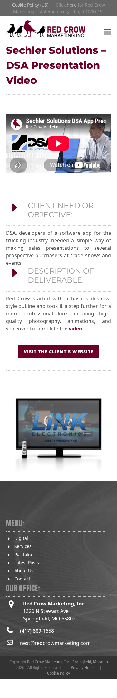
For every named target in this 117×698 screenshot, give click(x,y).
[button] (107, 31)
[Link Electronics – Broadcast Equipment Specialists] (58, 432)
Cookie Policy (58, 673)
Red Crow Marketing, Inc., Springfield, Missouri (67, 662)
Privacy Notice (83, 667)
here (71, 5)
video (75, 328)
